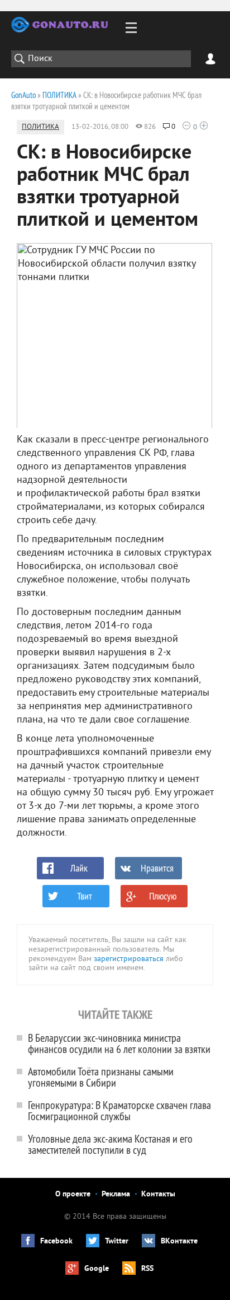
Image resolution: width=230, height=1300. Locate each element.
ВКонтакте (179, 1241)
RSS (147, 1269)
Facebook (56, 1241)
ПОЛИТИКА (40, 127)
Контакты (158, 1194)
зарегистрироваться (129, 959)
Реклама (116, 1194)
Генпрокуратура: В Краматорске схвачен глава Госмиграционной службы (119, 1110)
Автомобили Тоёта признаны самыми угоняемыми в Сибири (101, 1076)
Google (96, 1269)
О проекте (72, 1194)
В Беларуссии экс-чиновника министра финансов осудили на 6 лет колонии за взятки (119, 1043)
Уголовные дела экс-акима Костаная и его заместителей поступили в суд (110, 1144)
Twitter (116, 1241)
